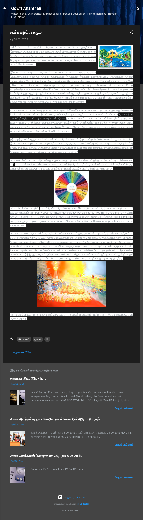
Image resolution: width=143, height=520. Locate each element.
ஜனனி (38, 339)
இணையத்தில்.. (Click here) (29, 378)
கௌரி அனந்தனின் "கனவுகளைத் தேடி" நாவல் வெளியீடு (46, 456)
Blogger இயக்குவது (73, 497)
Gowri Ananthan (26, 8)
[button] (131, 33)
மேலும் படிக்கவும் (124, 408)
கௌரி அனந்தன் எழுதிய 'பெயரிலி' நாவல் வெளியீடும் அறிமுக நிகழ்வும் (55, 419)
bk (47, 339)
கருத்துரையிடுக (22, 352)
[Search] (138, 9)
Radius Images (82, 504)
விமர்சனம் (24, 339)
